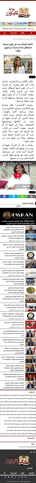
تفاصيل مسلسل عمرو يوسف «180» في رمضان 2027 (17, 421)
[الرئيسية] (31, 33)
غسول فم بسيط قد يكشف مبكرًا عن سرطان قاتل (19, 430)
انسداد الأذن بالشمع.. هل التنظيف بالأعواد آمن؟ (19, 427)
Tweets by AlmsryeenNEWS (27, 447)
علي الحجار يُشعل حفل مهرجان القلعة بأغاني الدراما (17, 424)
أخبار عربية (14, 33)
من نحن (32, 451)
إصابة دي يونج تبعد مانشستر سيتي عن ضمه (19, 418)
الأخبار (22, 33)
